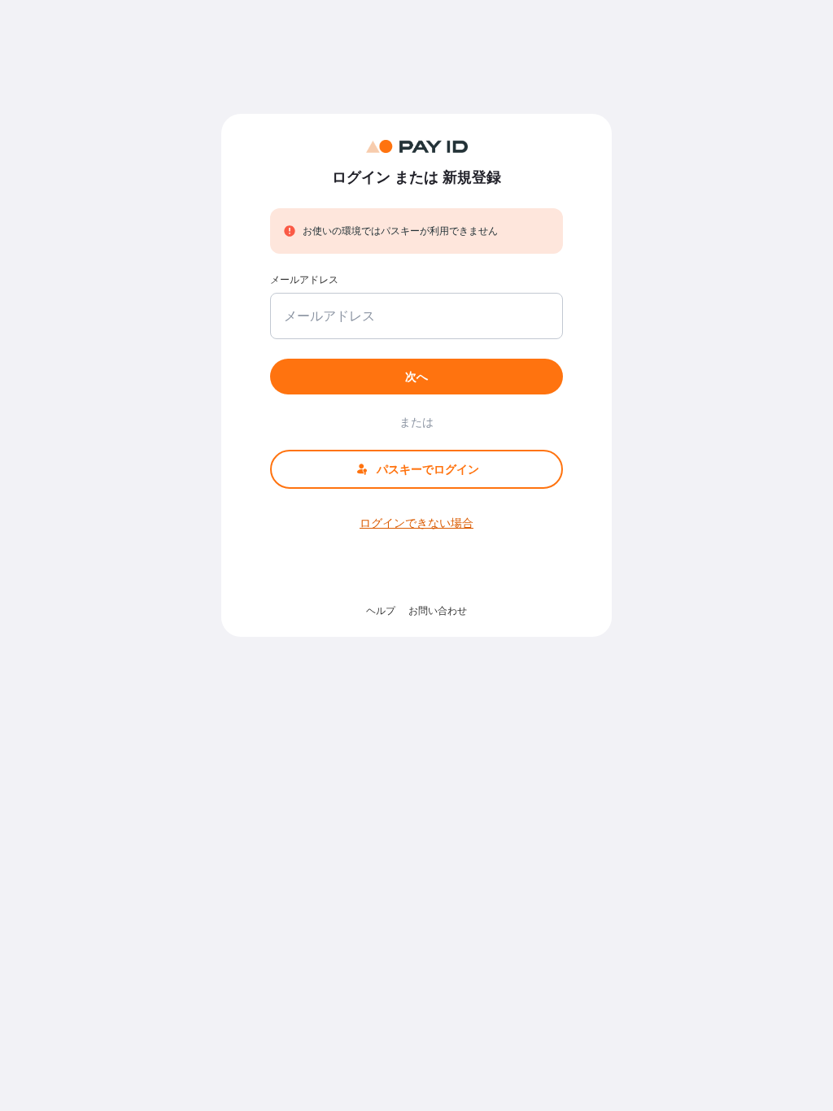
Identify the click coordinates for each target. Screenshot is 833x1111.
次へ (416, 376)
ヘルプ (380, 610)
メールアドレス (304, 279)
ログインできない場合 (416, 522)
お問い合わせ (437, 610)
